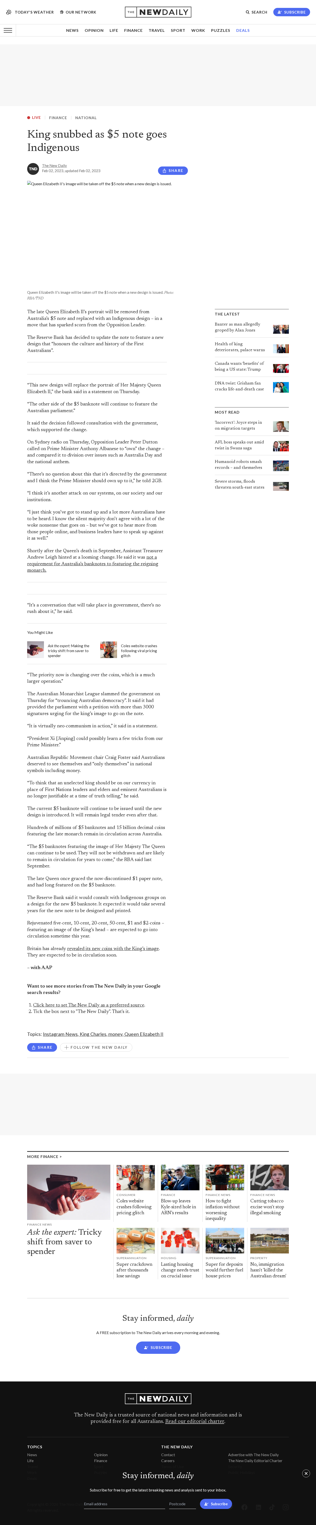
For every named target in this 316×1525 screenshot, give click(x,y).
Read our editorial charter (194, 1421)
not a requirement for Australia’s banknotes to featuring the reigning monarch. (92, 564)
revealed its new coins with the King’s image (113, 949)
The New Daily (54, 165)
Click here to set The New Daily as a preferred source (88, 1005)
